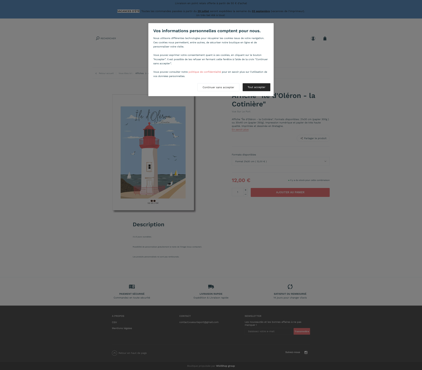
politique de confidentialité (205, 71)
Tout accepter (256, 87)
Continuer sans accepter (218, 87)
